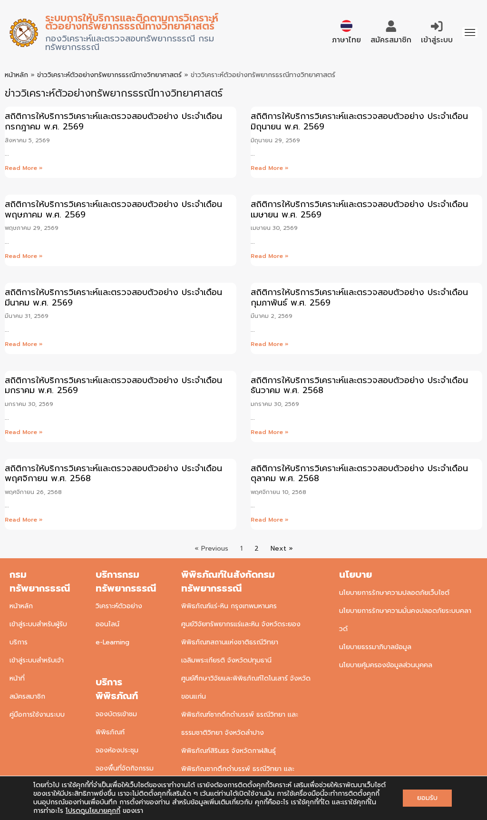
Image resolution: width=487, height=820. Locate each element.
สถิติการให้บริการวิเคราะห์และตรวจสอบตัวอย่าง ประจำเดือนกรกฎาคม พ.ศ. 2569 (113, 121)
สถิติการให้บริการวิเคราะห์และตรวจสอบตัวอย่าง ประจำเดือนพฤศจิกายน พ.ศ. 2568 (113, 473)
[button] (469, 32)
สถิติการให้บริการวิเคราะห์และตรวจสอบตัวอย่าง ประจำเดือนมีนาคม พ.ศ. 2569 (113, 297)
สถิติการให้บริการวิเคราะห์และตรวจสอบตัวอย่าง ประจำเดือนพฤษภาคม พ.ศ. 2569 (113, 209)
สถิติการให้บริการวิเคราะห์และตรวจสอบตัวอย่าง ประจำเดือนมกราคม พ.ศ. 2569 (113, 385)
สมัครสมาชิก (390, 39)
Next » (282, 548)
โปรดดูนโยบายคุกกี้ (93, 811)
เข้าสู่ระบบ (437, 39)
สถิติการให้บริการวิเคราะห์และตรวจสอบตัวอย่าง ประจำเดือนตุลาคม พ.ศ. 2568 (359, 473)
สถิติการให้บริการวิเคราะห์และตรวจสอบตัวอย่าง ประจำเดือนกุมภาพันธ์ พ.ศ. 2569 (359, 297)
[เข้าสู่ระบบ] (437, 26)
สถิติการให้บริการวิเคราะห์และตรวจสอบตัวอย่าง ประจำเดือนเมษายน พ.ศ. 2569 (359, 209)
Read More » (24, 168)
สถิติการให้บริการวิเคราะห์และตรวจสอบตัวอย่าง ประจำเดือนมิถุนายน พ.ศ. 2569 (359, 121)
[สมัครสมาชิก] (391, 26)
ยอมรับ (427, 798)
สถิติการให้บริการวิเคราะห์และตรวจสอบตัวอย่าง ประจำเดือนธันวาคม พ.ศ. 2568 (359, 385)
